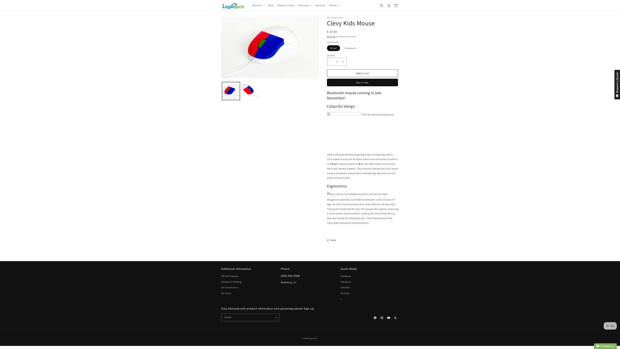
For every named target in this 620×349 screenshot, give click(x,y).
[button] (258, 5)
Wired (333, 48)
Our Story (226, 293)
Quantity (331, 55)
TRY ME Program (229, 276)
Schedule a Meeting (231, 281)
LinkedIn (345, 287)
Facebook (346, 276)
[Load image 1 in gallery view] (231, 91)
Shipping (331, 36)
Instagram (346, 281)
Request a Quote (617, 83)
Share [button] (333, 240)
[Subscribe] (275, 317)
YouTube (345, 293)
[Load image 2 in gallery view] (250, 91)
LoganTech (312, 338)
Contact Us (606, 346)
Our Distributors (229, 287)
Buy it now (362, 82)
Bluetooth (352, 49)
